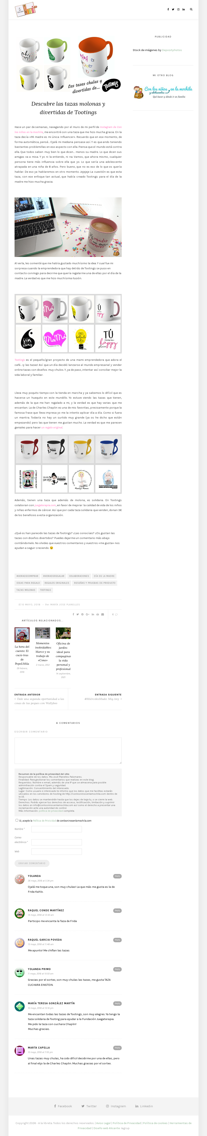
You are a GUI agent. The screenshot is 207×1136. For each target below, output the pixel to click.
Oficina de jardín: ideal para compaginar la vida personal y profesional (63, 656)
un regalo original (51, 427)
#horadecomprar (27, 576)
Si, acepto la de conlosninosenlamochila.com (55, 820)
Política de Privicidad (44, 820)
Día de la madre (104, 576)
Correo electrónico (21, 840)
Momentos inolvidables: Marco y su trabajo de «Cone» (43, 651)
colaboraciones (79, 576)
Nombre (20, 828)
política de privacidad (51, 810)
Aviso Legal (103, 1123)
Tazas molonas (26, 590)
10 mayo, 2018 (30, 604)
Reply (117, 876)
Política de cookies (155, 1123)
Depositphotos (172, 50)
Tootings (45, 590)
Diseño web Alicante (106, 1128)
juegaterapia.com (45, 505)
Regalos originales (57, 583)
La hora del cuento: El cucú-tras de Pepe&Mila (22, 655)
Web (17, 851)
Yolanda (34, 875)
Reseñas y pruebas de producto (94, 583)
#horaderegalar (53, 576)
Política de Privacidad (127, 1123)
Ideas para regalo (28, 583)
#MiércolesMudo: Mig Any (102, 699)
